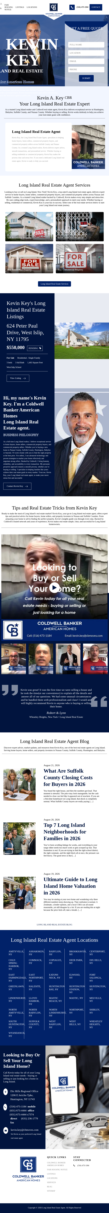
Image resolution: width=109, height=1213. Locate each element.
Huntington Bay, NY (56, 988)
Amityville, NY (16, 953)
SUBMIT (86, 78)
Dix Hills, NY (95, 962)
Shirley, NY (94, 1011)
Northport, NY (76, 1011)
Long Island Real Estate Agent (53, 1208)
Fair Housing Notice (9, 7)
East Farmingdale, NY (16, 977)
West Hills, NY (75, 1023)
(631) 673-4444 (22, 1110)
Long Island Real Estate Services (54, 284)
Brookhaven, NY (77, 953)
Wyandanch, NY (16, 1034)
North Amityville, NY (16, 1012)
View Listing (16, 378)
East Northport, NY (36, 977)
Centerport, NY (97, 953)
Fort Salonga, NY (95, 977)
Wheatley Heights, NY (95, 1024)
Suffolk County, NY (34, 1024)
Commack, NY (35, 962)
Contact (96, 7)
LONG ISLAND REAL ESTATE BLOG (54, 924)
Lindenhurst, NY (16, 999)
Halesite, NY (35, 988)
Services (51, 1182)
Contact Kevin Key (15, 486)
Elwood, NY (74, 976)
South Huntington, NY (16, 1024)
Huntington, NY (97, 988)
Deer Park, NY (76, 962)
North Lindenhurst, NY (56, 1012)
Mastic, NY (76, 998)
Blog (49, 1187)
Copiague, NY (55, 962)
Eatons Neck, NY (54, 976)
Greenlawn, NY (16, 988)
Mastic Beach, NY (55, 999)
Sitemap (51, 1191)
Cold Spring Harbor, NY (14, 965)
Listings (20, 7)
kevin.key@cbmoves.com (25, 1129)
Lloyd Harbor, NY (34, 1001)
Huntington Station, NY (77, 989)
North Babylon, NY (35, 1012)
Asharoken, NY (36, 953)
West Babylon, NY (55, 1024)
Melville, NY (95, 999)
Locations (32, 7)
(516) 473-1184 (22, 1106)
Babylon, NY (55, 953)
